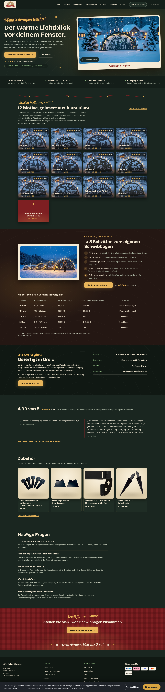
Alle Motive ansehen (138, 109)
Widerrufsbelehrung (91, 678)
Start (59, 4)
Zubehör (103, 4)
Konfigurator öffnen (97, 285)
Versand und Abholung (52, 671)
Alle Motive (45, 55)
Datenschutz (88, 671)
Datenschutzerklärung (76, 688)
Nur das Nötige (132, 687)
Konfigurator (77, 4)
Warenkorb (155, 5)
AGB (85, 675)
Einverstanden (151, 687)
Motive (67, 4)
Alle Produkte (48, 667)
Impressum (88, 667)
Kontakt (123, 4)
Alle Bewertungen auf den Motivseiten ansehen (39, 441)
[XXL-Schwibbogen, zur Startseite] (10, 4)
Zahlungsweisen (49, 675)
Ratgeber (113, 4)
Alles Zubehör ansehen (28, 516)
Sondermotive (91, 4)
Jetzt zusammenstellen (19, 54)
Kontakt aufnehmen (30, 383)
